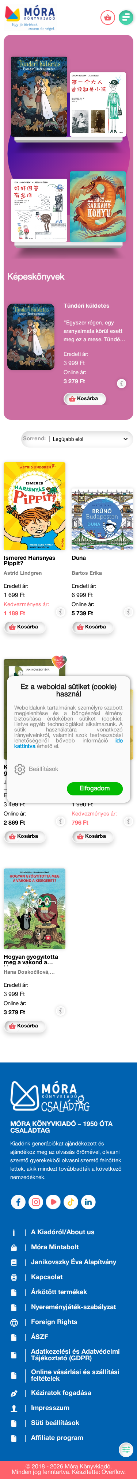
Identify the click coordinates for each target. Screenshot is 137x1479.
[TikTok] (71, 1202)
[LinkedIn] (88, 1202)
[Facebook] (18, 1202)
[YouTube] (53, 1202)
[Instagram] (35, 1202)
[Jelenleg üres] (107, 17)
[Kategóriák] (126, 1449)
